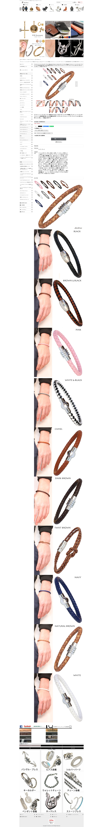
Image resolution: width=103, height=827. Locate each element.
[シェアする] (35, 126)
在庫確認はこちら (38, 128)
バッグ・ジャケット (73, 745)
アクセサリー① (30, 745)
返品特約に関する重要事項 (40, 135)
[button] (41, 84)
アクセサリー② (51, 745)
